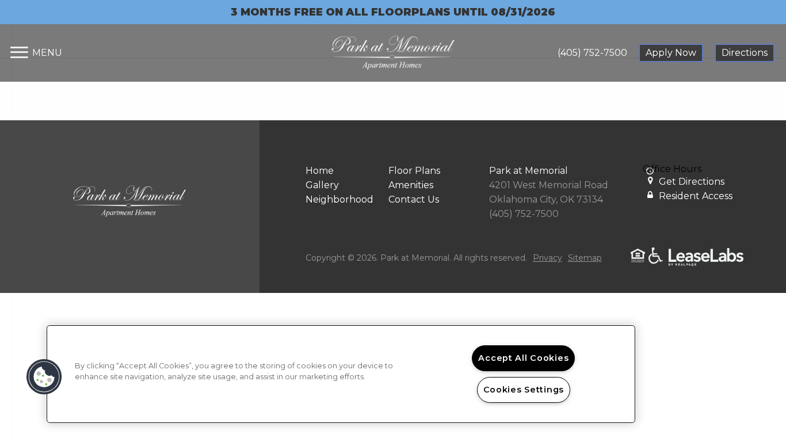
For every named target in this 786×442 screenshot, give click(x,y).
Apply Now (671, 52)
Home (320, 170)
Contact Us (413, 199)
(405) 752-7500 (592, 52)
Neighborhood (339, 199)
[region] (341, 374)
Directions (745, 52)
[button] (44, 377)
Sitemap (585, 258)
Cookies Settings (523, 389)
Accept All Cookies (523, 358)
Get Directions (691, 181)
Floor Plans (414, 170)
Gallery (322, 185)
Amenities (410, 185)
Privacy (547, 258)
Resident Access (695, 195)
